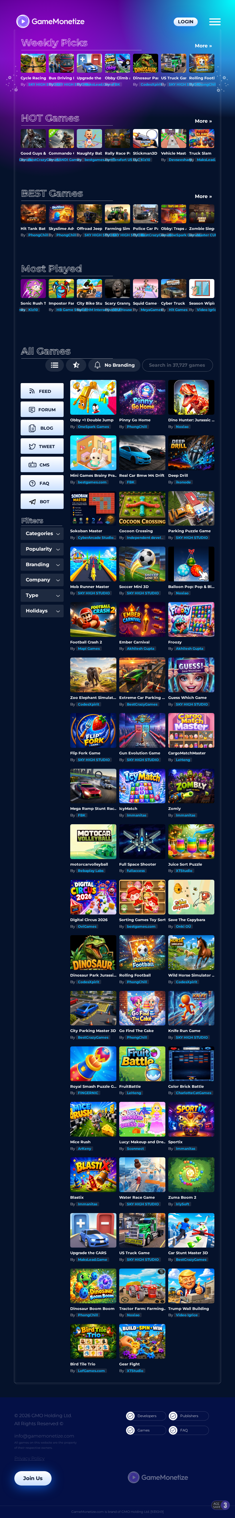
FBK (88, 84)
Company (38, 580)
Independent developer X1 (150, 537)
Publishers (189, 1416)
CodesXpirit (123, 84)
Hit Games (150, 310)
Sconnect (135, 1148)
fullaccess (136, 870)
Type (32, 595)
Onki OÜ (183, 926)
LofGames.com (91, 1371)
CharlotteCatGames (193, 1093)
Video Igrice (180, 310)
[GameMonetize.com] (50, 22)
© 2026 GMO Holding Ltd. (43, 1415)
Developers (147, 1416)
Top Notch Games (212, 310)
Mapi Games (89, 648)
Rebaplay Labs (90, 870)
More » (203, 46)
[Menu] (215, 21)
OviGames (87, 926)
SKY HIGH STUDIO (44, 84)
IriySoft (182, 1204)
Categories (39, 533)
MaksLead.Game (71, 84)
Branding (37, 564)
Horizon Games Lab (214, 235)
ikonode (183, 482)
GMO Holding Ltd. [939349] (143, 1512)
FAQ (184, 1430)
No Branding (119, 365)
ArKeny (84, 1148)
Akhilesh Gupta (140, 648)
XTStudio (184, 870)
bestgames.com (70, 159)
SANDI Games (40, 159)
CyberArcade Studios (96, 537)
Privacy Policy (29, 1458)
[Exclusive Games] (76, 365)
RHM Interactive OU (74, 310)
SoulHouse (94, 310)
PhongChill (179, 84)
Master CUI (178, 235)
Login (185, 21)
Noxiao (182, 426)
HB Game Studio (43, 310)
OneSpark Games (156, 235)
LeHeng (183, 760)
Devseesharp (152, 159)
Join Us (33, 1478)
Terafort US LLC (98, 159)
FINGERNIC (88, 1093)
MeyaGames (123, 310)
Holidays (37, 611)
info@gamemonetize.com (44, 1436)
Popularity (39, 549)
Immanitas (136, 815)
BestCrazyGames (212, 84)
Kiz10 (117, 159)
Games (144, 1430)
